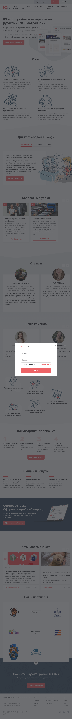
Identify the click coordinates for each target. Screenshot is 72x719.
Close (55, 345)
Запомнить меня (29, 365)
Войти (36, 370)
